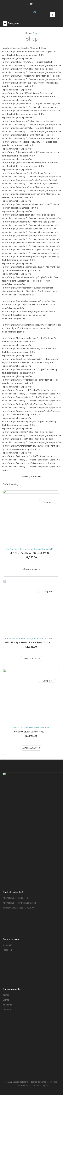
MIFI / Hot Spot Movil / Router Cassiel (19, 902)
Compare (47, 502)
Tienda (6, 995)
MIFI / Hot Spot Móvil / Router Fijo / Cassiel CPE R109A (34, 642)
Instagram (7, 945)
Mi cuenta (7, 1004)
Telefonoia (34, 727)
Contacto (7, 1009)
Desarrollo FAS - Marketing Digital (32, 1085)
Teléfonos (44, 727)
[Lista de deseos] (53, 497)
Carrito (6, 999)
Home (28, 33)
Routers (37, 549)
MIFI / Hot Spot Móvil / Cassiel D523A (29, 553)
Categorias (13, 23)
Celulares (14, 727)
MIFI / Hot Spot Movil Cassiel (16, 898)
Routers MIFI (47, 549)
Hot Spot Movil (12, 549)
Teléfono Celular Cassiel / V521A (29, 731)
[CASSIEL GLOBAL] (31, 5)
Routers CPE (46, 638)
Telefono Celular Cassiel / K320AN (18, 907)
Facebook (7, 949)
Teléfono (23, 727)
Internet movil (26, 549)
